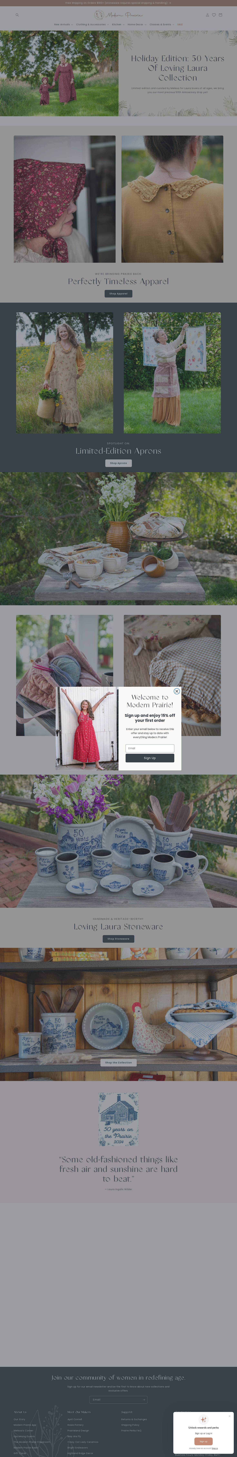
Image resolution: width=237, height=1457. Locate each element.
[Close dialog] (177, 691)
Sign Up (150, 758)
